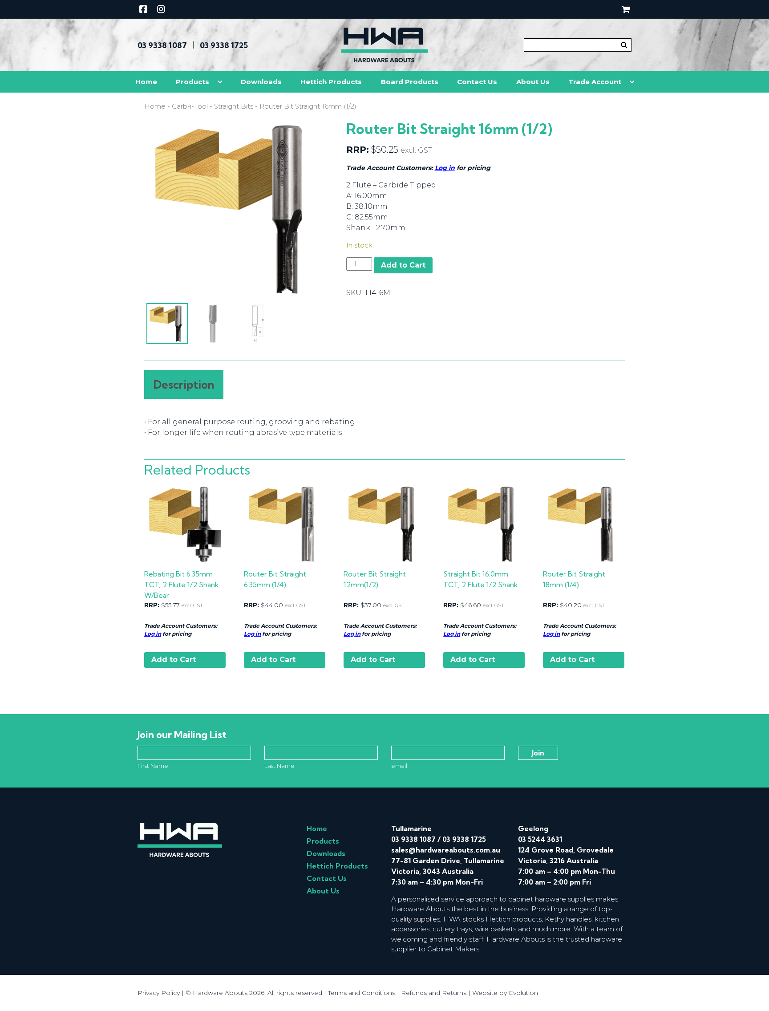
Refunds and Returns (433, 993)
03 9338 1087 (162, 45)
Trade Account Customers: (180, 625)
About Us (533, 81)
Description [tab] (184, 384)
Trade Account (594, 81)
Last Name (279, 765)
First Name (153, 765)
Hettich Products (331, 81)
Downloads (261, 81)
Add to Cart (403, 265)
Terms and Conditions (361, 993)
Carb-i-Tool (190, 106)
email (399, 765)
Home (146, 81)
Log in (445, 168)
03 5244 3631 (540, 839)
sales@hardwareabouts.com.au (445, 849)
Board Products (409, 81)
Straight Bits (233, 106)
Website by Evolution (505, 993)
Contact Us (477, 81)
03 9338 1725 (224, 45)
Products (192, 81)
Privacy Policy (159, 993)
